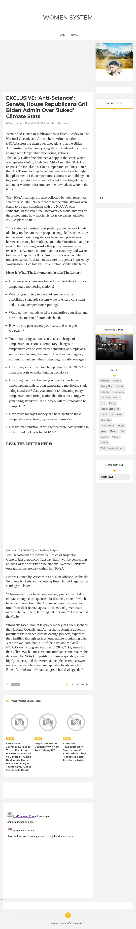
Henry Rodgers (50, 550)
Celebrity (105, 392)
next (102, 198)
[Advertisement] (48, 66)
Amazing (105, 380)
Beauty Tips (106, 386)
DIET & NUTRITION (110, 397)
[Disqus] (47, 852)
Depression (118, 392)
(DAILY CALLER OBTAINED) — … (23, 550)
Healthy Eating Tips (110, 409)
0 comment (64, 123)
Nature (121, 425)
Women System (68, 17)
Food (103, 403)
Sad (122, 431)
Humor (104, 414)
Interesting (106, 420)
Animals (117, 380)
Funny (112, 403)
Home (74, 35)
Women (104, 442)
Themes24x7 (78, 923)
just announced (28, 559)
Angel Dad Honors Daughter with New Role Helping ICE (46, 747)
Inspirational (116, 414)
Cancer (119, 386)
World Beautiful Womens (112, 448)
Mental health (107, 425)
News (15, 685)
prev (100, 198)
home (61, 35)
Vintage (116, 437)
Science (104, 437)
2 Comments (48, 123)
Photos (113, 431)
